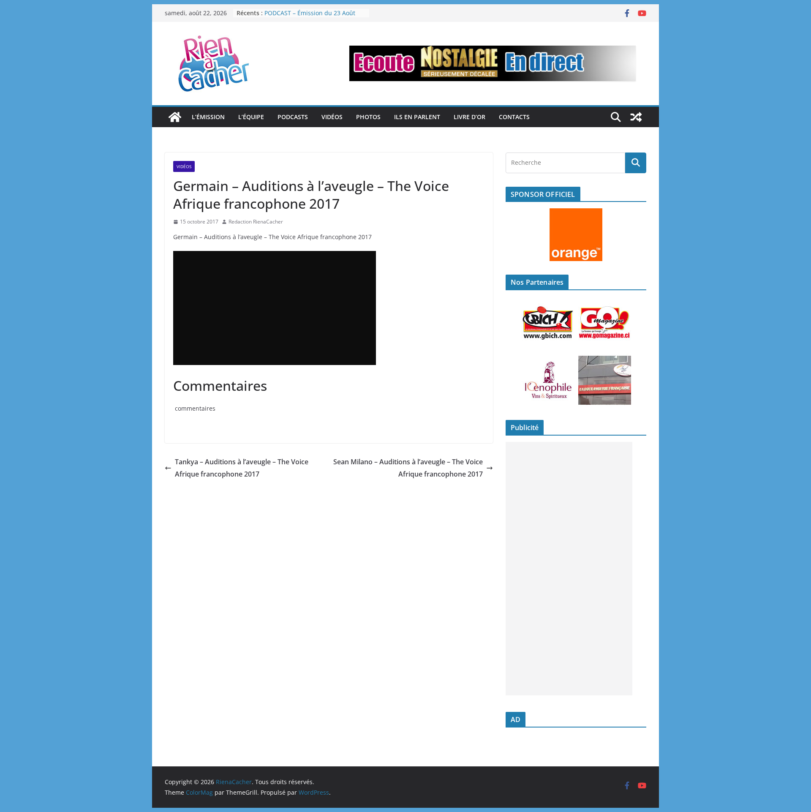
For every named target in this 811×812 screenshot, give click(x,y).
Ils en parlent (417, 117)
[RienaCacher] (175, 117)
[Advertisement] (569, 568)
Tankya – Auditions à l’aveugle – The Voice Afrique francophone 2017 (241, 468)
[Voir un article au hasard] (636, 117)
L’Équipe (251, 117)
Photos (368, 117)
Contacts (514, 117)
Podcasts (293, 117)
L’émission (208, 117)
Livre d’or (469, 117)
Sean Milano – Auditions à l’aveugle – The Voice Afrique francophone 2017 (408, 468)
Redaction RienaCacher (256, 221)
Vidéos (332, 117)
